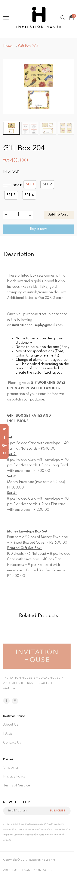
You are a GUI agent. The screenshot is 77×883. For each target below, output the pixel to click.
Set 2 (47, 184)
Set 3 (11, 195)
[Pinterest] (4, 454)
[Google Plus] (4, 446)
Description (19, 254)
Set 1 (30, 184)
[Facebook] (4, 437)
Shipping (10, 767)
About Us (10, 724)
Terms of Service (16, 785)
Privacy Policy (14, 776)
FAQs (7, 733)
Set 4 (29, 195)
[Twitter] (4, 429)
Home (8, 46)
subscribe (57, 810)
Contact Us (12, 742)
